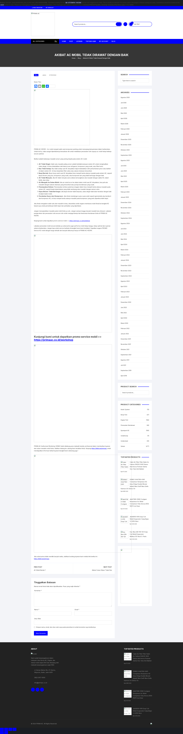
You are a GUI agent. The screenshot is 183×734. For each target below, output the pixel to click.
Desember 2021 (126, 339)
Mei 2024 (124, 239)
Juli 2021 (123, 365)
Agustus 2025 (125, 160)
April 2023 (124, 286)
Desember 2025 (126, 139)
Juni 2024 (124, 234)
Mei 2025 (124, 176)
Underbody (124, 436)
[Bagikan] (10, 729)
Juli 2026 (123, 103)
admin (44, 75)
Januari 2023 (125, 297)
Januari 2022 (125, 334)
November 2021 (126, 344)
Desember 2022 (126, 302)
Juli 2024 (123, 229)
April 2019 (124, 376)
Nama (36, 609)
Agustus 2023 (125, 281)
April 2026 (124, 118)
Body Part (124, 415)
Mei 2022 (124, 313)
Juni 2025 (124, 171)
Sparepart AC (125, 430)
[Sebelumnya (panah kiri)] (2, 732)
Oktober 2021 (125, 349)
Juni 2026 (124, 108)
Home (64, 41)
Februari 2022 (125, 328)
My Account (103, 41)
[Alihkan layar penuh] (6, 729)
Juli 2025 (123, 166)
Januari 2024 (125, 260)
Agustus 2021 (125, 360)
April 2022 (124, 318)
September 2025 (126, 155)
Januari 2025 (125, 197)
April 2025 (124, 181)
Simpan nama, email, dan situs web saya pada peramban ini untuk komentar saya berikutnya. (66, 627)
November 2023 (126, 271)
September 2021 (126, 355)
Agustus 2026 (125, 97)
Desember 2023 (126, 265)
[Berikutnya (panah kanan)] (6, 732)
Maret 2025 (124, 187)
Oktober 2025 (125, 150)
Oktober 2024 (125, 213)
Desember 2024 (126, 202)
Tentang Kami (91, 41)
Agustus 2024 (125, 223)
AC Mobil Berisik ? (40, 570)
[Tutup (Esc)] (14, 729)
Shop (71, 41)
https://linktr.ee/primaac (99, 448)
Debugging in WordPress (30, 5)
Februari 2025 (125, 192)
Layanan (79, 41)
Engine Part (124, 420)
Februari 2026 (125, 129)
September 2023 (126, 276)
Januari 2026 (125, 134)
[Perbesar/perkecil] (2, 729)
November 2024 (126, 208)
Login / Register (37, 7)
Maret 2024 (124, 250)
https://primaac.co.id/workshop (79, 221)
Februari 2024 (125, 255)
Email (77, 609)
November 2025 (126, 145)
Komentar (38, 590)
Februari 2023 (125, 292)
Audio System (125, 409)
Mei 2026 (124, 113)
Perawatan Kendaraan (128, 425)
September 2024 (126, 218)
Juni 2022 (124, 307)
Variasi (123, 446)
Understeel (124, 441)
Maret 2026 (124, 124)
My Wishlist (50, 7)
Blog (113, 41)
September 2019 (126, 370)
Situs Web (37, 619)
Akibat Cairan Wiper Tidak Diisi (102, 570)
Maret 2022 (124, 323)
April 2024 (124, 244)
